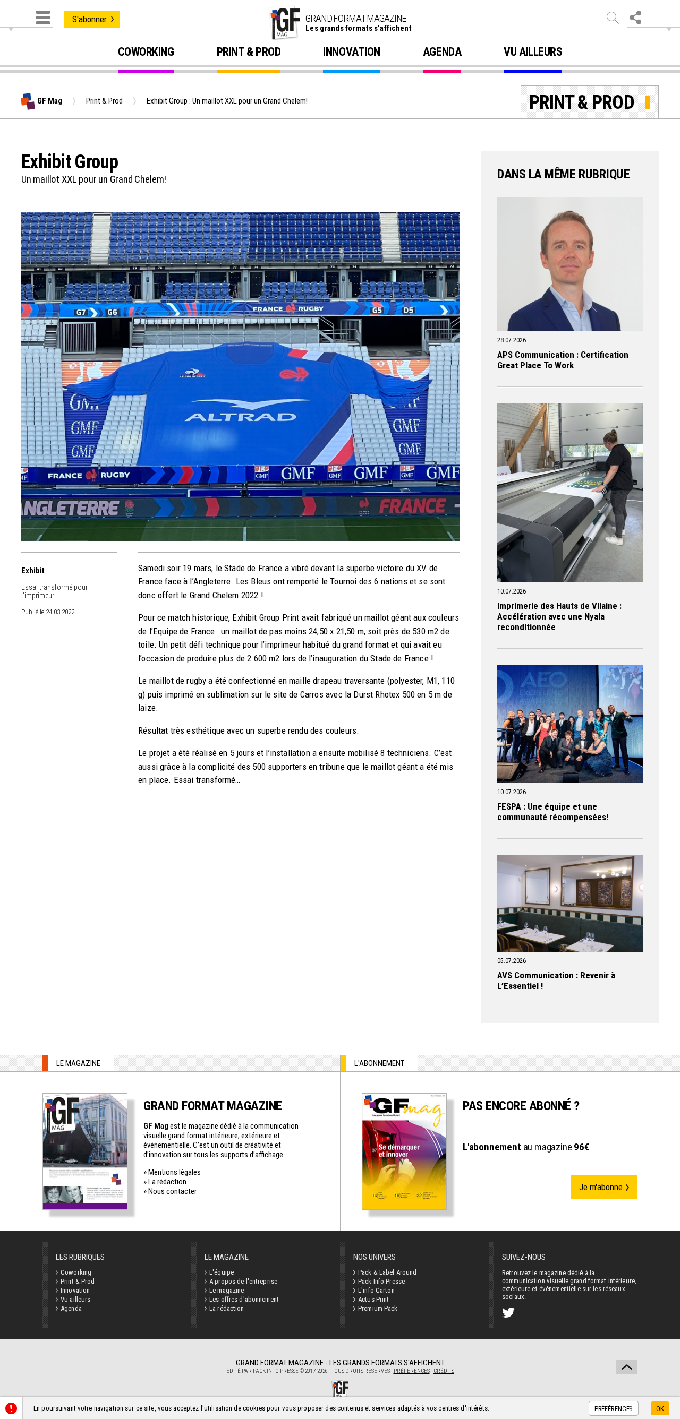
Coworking (146, 52)
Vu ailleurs (533, 52)
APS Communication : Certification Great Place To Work (562, 360)
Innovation (351, 52)
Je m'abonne (601, 1187)
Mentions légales (174, 1172)
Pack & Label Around (387, 1272)
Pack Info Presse (381, 1281)
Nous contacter (172, 1191)
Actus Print (373, 1299)
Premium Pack (378, 1308)
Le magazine (226, 1290)
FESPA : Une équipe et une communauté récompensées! (552, 811)
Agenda (442, 52)
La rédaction (167, 1181)
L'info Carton (376, 1290)
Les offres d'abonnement (244, 1299)
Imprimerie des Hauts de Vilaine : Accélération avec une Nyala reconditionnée (559, 616)
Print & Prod (249, 52)
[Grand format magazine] (284, 23)
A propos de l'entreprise (243, 1281)
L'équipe (221, 1272)
